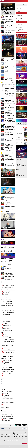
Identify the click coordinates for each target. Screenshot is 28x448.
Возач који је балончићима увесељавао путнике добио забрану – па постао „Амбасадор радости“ (10, 148)
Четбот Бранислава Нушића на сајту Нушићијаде (7, 418)
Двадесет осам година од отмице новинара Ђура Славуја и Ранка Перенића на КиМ (8, 341)
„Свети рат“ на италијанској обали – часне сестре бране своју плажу (7, 398)
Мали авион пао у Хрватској (5, 297)
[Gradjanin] (21, 109)
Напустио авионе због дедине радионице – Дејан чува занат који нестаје (7, 395)
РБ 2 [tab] (19, 25)
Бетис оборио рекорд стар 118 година (6, 358)
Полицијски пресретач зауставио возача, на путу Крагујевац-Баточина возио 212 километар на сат (8, 325)
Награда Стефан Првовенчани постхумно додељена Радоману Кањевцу (9, 155)
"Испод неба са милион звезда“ (5, 219)
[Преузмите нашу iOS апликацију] (24, 425)
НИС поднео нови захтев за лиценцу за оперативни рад (9, 63)
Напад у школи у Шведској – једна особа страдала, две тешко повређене (8, 309)
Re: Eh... (17, 174)
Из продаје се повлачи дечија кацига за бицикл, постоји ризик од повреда (8, 339)
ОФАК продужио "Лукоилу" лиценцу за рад (7, 347)
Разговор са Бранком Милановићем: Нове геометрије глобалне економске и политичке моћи (10, 85)
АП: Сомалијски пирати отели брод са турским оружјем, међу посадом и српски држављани (8, 317)
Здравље (26, 436)
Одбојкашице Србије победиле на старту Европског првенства (9, 120)
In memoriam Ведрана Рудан (6, 176)
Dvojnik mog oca (18, 164)
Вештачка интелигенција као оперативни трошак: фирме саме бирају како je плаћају (7, 416)
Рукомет (15, 434)
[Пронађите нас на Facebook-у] (24, 428)
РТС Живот (20, 438)
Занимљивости (3, 389)
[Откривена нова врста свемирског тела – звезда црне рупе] (11, 243)
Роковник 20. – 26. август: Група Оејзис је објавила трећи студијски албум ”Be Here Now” (9, 159)
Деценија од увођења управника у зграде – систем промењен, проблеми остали (7, 336)
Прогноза (17, 4)
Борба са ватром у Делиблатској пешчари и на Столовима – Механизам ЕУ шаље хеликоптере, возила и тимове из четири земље (8, 7)
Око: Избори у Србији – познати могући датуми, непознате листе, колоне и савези (8, 41)
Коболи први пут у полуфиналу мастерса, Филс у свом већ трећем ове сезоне (8, 387)
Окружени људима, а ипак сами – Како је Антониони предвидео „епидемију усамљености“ (10, 277)
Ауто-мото (25, 434)
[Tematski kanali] (21, 122)
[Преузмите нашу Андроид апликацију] (18, 425)
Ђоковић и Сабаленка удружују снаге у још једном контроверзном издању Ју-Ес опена (7, 383)
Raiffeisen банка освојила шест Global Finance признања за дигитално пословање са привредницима (9, 198)
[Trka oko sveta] (21, 37)
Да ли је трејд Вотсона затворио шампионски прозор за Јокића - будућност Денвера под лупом (8, 369)
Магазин (3, 124)
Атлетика (22, 434)
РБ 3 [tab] (22, 25)
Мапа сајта (24, 443)
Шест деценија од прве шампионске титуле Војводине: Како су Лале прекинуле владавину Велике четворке (9, 89)
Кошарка (7, 434)
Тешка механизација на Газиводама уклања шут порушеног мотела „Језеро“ (8, 294)
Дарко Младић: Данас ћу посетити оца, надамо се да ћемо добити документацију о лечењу (8, 330)
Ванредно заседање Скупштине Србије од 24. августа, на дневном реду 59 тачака (9, 59)
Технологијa (3, 410)
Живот (5, 436)
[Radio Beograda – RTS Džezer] (21, 89)
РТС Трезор (11, 438)
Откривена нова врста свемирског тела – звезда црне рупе (11, 247)
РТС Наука (13, 438)
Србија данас (13, 432)
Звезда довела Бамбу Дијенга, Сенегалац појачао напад (9, 100)
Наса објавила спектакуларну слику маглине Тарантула (4, 259)
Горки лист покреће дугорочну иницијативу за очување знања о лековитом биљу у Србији (9, 203)
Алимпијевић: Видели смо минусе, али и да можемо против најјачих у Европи (7, 375)
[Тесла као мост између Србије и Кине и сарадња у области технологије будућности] (11, 255)
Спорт (3, 98)
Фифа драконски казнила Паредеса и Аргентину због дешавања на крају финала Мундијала (7, 360)
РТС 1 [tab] (18, 8)
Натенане (4, 266)
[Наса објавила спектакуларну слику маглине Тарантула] (4, 255)
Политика (5, 432)
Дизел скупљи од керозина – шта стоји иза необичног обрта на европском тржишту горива (8, 353)
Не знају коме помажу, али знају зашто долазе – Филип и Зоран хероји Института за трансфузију (10, 134)
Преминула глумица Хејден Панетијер (6, 406)
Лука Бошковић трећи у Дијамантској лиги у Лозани (10, 104)
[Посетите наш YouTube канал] (26, 428)
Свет (2, 307)
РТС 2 (5, 438)
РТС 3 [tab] (24, 8)
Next (26, 8)
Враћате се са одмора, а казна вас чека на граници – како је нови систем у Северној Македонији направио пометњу (8, 299)
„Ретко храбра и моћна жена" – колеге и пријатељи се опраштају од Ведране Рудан (10, 164)
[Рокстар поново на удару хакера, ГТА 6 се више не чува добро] (4, 243)
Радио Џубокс (11, 440)
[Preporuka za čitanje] (21, 115)
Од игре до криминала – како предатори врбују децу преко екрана (10, 30)
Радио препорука (5, 211)
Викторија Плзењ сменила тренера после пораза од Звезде (8, 364)
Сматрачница (17, 432)
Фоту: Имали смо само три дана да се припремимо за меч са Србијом (7, 373)
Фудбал (5, 434)
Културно (4, 152)
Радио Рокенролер (6, 440)
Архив (23, 440)
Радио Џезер (20, 440)
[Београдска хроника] (21, 63)
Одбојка (13, 434)
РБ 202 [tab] (25, 25)
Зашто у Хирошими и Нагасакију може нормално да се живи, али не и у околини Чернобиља (10, 268)
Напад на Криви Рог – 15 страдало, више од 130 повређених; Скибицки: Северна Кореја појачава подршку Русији (9, 26)
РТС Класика (24, 438)
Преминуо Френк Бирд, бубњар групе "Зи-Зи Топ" (7, 404)
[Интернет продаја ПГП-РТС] (21, 148)
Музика (12, 436)
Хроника (2, 319)
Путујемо (18, 436)
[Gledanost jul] (21, 69)
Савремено (4, 239)
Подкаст (21, 432)
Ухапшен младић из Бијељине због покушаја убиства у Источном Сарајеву (8, 323)
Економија (22, 432)
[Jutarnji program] (21, 50)
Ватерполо (18, 434)
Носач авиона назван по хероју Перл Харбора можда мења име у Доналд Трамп (9, 139)
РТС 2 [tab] (21, 8)
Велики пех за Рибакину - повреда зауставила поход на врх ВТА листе (8, 385)
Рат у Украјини (6, 432)
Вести (2, 432)
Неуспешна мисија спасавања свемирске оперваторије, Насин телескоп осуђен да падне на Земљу (8, 413)
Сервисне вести (13, 432)
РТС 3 (8, 438)
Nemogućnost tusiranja (19, 167)
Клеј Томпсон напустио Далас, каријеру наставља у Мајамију (9, 112)
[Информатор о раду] (21, 155)
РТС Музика (15, 438)
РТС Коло (8, 438)
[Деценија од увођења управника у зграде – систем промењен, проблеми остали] (8, 46)
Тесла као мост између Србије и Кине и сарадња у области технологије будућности (11, 259)
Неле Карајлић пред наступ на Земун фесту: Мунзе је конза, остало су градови (10, 130)
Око (2, 82)
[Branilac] (21, 43)
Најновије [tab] (17, 125)
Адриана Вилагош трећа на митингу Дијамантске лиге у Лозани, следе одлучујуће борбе (9, 108)
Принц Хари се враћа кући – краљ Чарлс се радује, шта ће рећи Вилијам (10, 126)
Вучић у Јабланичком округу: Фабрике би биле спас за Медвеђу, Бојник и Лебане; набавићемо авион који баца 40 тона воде (8, 292)
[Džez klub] (21, 83)
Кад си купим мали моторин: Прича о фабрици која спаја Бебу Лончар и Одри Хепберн (9, 94)
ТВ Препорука (4, 168)
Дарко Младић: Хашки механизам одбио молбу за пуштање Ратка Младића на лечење (10, 67)
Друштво (2, 332)
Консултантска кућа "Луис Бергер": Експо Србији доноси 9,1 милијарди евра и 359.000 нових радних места (8, 349)
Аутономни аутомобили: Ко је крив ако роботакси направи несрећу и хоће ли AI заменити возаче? (9, 273)
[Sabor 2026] (21, 76)
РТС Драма (17, 438)
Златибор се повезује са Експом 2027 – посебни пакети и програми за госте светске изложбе (10, 207)
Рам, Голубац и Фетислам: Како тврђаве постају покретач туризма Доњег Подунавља (9, 144)
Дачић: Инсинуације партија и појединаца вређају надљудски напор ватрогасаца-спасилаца (7, 287)
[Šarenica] (21, 102)
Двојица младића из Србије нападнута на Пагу (7, 305)
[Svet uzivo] (21, 56)
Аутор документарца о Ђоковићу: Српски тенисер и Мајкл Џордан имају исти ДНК (7, 381)
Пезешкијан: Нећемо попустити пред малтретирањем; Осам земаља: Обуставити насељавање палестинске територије (9, 78)
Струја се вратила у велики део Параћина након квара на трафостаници (8, 71)
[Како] (8, 53)
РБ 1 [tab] (17, 25)
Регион (2, 296)
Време (9, 432)
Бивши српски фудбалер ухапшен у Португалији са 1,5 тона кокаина (9, 22)
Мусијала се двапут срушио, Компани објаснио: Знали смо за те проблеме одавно (8, 362)
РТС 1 (3, 438)
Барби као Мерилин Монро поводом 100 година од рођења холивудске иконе (8, 397)
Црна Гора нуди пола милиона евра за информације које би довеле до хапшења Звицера (7, 303)
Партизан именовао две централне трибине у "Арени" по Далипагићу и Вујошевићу (7, 371)
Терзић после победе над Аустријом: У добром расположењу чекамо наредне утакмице (9, 116)
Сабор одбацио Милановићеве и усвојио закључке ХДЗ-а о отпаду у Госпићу (7, 301)
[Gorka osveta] (21, 96)
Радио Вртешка (16, 440)
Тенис (2, 377)
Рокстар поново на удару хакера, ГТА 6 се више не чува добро (4, 247)
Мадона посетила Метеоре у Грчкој (6, 407)
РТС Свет (10, 438)
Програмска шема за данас (21, 32)
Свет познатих (22, 436)
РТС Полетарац (19, 438)
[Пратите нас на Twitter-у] (22, 428)
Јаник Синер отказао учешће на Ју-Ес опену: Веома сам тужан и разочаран (8, 379)
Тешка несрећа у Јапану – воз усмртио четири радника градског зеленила (8, 312)
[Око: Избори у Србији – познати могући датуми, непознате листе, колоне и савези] (8, 39)
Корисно (3, 196)
